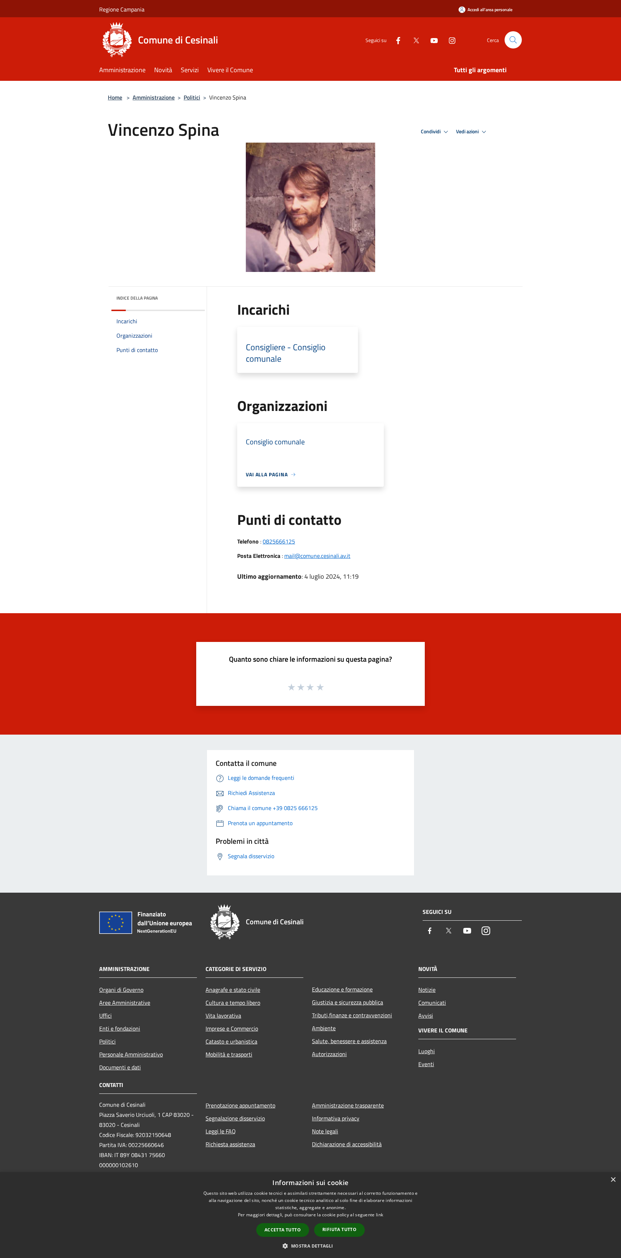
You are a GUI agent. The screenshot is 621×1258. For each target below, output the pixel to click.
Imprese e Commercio (232, 1028)
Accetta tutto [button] (282, 1230)
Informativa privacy (335, 1118)
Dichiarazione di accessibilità (347, 1144)
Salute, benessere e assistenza (349, 1041)
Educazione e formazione (342, 989)
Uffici (105, 1015)
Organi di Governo (121, 989)
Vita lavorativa (223, 1015)
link (379, 1215)
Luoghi (426, 1051)
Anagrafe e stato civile (233, 989)
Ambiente (324, 1028)
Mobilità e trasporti (229, 1054)
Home (115, 97)
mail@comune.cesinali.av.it (317, 555)
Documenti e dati (120, 1067)
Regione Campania (121, 9)
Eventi (426, 1064)
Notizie (427, 989)
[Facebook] (395, 40)
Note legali (325, 1131)
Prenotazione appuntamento (240, 1105)
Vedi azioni (468, 131)
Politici (192, 97)
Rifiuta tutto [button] (339, 1229)
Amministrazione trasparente (348, 1105)
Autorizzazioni (329, 1054)
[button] (310, 1245)
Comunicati (432, 1002)
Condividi (431, 131)
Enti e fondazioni (119, 1028)
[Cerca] (513, 39)
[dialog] (310, 1215)
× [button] (613, 1180)
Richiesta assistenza (230, 1144)
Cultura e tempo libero (233, 1002)
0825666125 (279, 541)
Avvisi (425, 1015)
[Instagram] (449, 40)
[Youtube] (431, 40)
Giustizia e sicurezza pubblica (347, 1002)
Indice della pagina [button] (137, 298)
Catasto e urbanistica (231, 1041)
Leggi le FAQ (221, 1131)
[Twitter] (413, 40)
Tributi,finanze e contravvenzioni (352, 1015)
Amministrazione (154, 97)
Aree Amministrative (124, 1002)
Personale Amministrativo (131, 1054)
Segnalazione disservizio (235, 1118)
